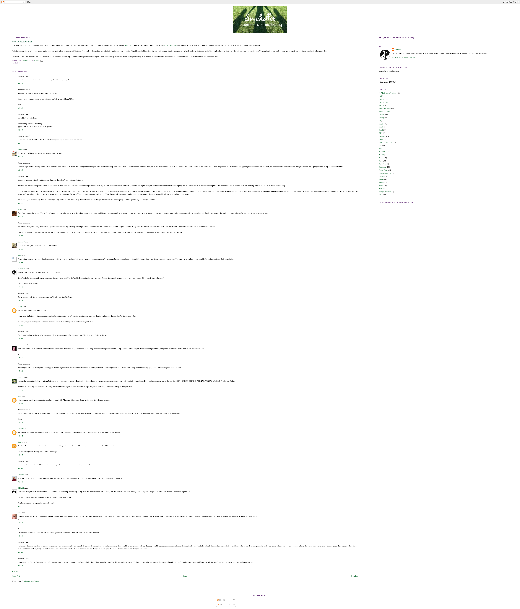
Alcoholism (383, 102)
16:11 (20, 390)
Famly (381, 127)
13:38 (20, 325)
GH (380, 133)
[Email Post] (41, 60)
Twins (381, 185)
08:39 (20, 130)
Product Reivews (385, 173)
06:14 (20, 565)
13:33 (20, 300)
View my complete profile (403, 57)
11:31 (20, 249)
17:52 (20, 403)
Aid (380, 96)
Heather (20, 377)
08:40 (20, 143)
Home (185, 576)
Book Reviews (384, 111)
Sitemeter (128, 45)
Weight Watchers (385, 191)
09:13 (20, 156)
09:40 (20, 203)
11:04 (20, 235)
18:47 (20, 455)
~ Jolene (21, 149)
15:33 (20, 371)
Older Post (354, 576)
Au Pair (381, 105)
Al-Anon (382, 99)
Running (382, 182)
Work (381, 195)
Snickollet (21, 268)
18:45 (20, 436)
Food (381, 130)
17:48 (20, 536)
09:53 (20, 216)
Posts (222, 600)
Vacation (382, 188)
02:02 (20, 468)
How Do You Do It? (386, 142)
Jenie (20, 255)
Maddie (382, 151)
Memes (381, 157)
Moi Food (382, 164)
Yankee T (21, 242)
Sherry (20, 306)
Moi (20, 63)
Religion (382, 176)
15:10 (20, 357)
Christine (21, 344)
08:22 (20, 83)
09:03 (20, 552)
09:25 (20, 170)
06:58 (20, 482)
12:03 (20, 262)
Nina (19, 512)
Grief (381, 139)
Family (381, 124)
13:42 (20, 522)
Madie (381, 154)
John (381, 148)
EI (380, 120)
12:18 (20, 287)
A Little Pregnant (170, 45)
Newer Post (16, 576)
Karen (20, 442)
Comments (225, 604)
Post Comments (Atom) (30, 581)
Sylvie (20, 209)
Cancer (381, 114)
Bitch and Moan (385, 108)
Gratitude (382, 136)
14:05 (20, 338)
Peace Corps (383, 170)
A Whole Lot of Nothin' (387, 93)
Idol (380, 145)
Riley (381, 179)
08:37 (20, 108)
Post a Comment (18, 571)
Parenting (382, 167)
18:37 (20, 422)
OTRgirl (21, 488)
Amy (19, 396)
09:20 (20, 506)
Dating (381, 117)
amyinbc (21, 428)
